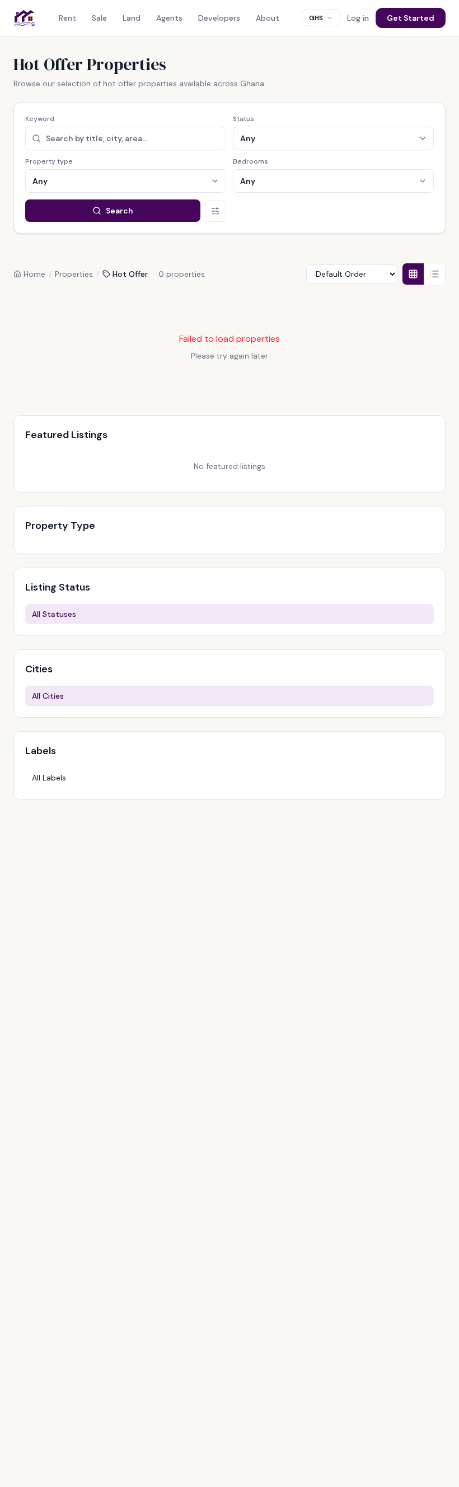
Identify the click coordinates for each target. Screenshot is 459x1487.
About (267, 18)
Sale (99, 18)
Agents (169, 18)
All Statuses (54, 614)
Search (119, 211)
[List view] (434, 274)
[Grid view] (413, 274)
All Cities (48, 696)
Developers (219, 18)
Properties (74, 274)
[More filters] (215, 211)
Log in (358, 18)
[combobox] (321, 18)
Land (131, 18)
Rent (67, 18)
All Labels (49, 778)
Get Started (410, 18)
